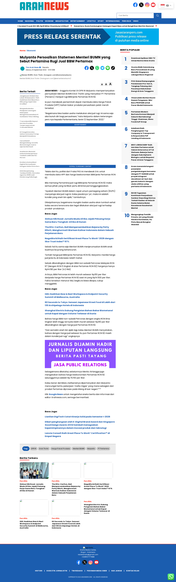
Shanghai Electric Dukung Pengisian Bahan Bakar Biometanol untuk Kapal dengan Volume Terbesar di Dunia (79, 312)
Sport (101, 21)
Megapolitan (61, 21)
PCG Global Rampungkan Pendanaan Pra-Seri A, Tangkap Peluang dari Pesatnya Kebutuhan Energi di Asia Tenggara (143, 86)
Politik (39, 21)
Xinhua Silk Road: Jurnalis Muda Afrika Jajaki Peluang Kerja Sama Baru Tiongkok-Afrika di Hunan (77, 220)
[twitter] (141, 6)
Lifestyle (91, 21)
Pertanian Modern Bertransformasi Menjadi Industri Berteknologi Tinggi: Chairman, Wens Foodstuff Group (143, 117)
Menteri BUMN (78, 448)
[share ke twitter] (92, 69)
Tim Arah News (32, 67)
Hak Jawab (116, 571)
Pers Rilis (126, 21)
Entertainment (77, 21)
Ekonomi (49, 21)
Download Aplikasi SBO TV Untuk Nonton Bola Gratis (143, 59)
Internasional (113, 21)
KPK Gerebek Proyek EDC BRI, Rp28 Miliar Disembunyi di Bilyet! (34, 26)
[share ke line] (108, 69)
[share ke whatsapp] (97, 69)
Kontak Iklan (132, 571)
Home (20, 21)
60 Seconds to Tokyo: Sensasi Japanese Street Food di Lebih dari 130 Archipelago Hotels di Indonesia (80, 304)
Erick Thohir (44, 448)
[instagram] (147, 6)
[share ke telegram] (103, 69)
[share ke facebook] (87, 69)
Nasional (29, 21)
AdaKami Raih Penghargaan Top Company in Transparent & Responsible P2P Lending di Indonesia (143, 133)
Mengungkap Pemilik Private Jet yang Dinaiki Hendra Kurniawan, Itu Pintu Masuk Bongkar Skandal (142, 219)
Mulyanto (91, 448)
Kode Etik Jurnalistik (57, 571)
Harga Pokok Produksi (61, 448)
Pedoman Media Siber (97, 571)
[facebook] (136, 6)
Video (135, 21)
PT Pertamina (103, 448)
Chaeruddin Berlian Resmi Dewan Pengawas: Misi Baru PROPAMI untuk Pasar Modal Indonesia (143, 102)
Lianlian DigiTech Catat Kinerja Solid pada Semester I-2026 (77, 416)
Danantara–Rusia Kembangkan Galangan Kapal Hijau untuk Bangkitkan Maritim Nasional (106, 26)
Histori (38, 571)
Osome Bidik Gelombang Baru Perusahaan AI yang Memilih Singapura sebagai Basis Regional (143, 71)
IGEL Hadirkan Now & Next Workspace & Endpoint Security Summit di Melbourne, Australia (76, 296)
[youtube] (153, 6)
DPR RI (33, 448)
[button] (102, 84)
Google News (56, 394)
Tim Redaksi (77, 571)
